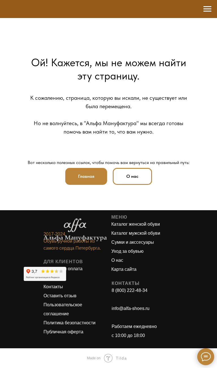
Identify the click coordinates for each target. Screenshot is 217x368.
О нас (117, 260)
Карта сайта (123, 269)
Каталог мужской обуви (135, 233)
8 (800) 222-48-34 (129, 290)
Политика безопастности (70, 322)
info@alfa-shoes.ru (130, 308)
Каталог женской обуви (135, 224)
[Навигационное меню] (207, 9)
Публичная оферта (63, 331)
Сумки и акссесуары (132, 242)
